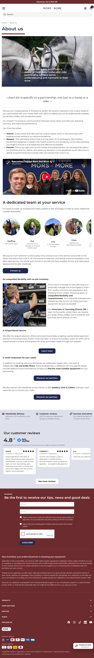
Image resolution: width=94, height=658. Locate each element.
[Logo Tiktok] (79, 622)
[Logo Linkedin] (85, 622)
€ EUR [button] (5, 629)
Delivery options (7, 644)
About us (13, 23)
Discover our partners (47, 378)
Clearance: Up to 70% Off (47, 2)
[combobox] (47, 14)
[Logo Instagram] (74, 622)
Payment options (8, 636)
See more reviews (47, 481)
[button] (47, 616)
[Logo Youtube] (90, 622)
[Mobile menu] (16, 8)
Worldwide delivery (15, 414)
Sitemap (27, 654)
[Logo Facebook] (68, 622)
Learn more (47, 351)
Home (4, 23)
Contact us (15, 271)
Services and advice (83, 414)
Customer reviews (48, 414)
